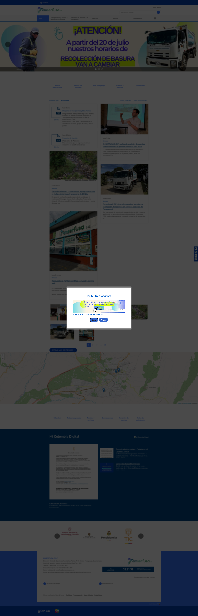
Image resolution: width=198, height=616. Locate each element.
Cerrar (94, 320)
